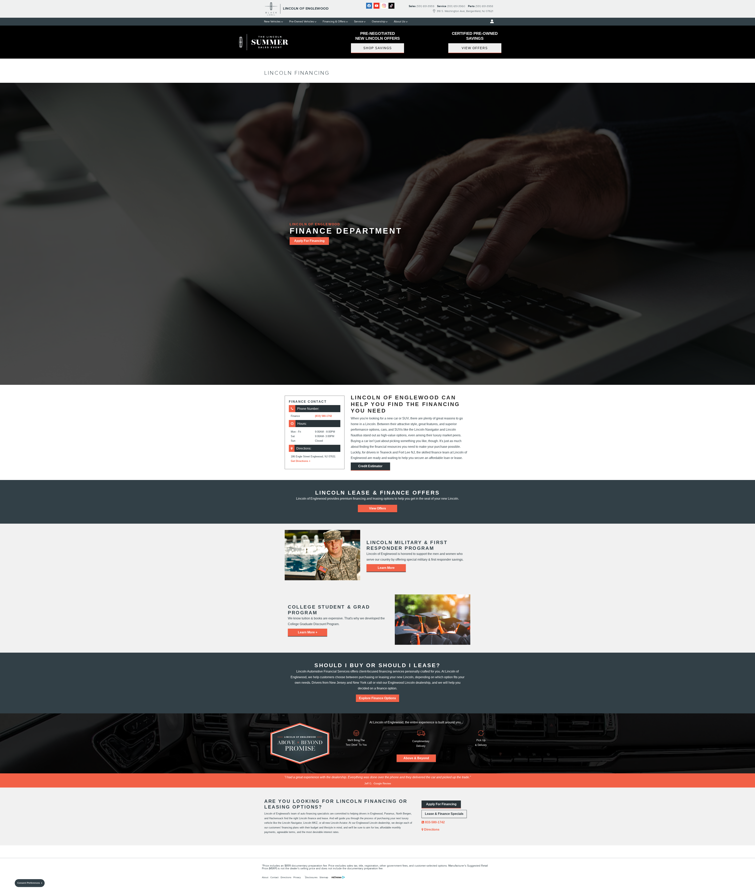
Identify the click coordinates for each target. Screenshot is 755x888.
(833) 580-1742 (323, 416)
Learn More (386, 567)
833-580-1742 (434, 822)
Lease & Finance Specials (444, 813)
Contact (274, 877)
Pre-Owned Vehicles (301, 21)
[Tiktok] (391, 5)
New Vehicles (272, 21)
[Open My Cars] (490, 21)
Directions (431, 829)
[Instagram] (384, 5)
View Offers (475, 48)
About (265, 877)
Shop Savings (377, 48)
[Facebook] (369, 5)
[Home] (271, 9)
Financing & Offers (334, 21)
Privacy (297, 877)
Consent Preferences (28, 883)
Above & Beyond (416, 758)
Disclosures (311, 877)
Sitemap (323, 877)
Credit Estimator (370, 466)
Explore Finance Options (377, 698)
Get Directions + (300, 461)
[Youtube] (376, 5)
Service (358, 21)
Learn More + (307, 632)
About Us (399, 21)
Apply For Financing (309, 240)
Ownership (378, 21)
